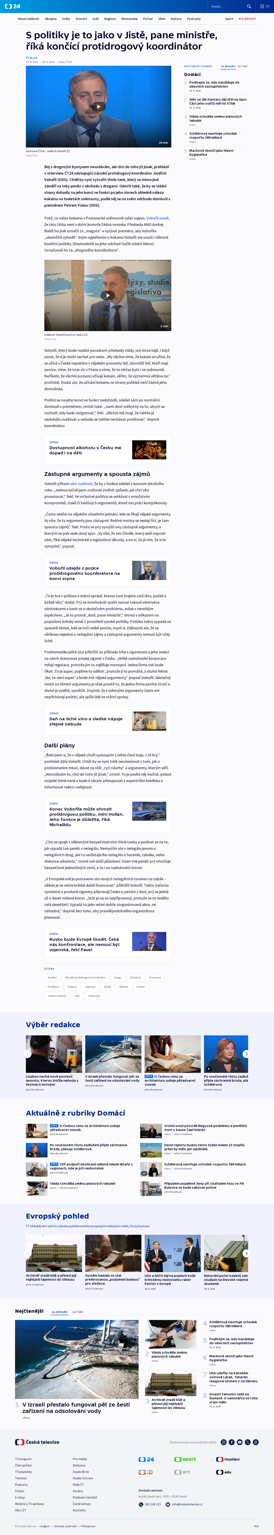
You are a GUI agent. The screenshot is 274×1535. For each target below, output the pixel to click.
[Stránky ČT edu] (223, 1472)
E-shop (20, 1497)
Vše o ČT (20, 1510)
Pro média (80, 1459)
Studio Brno (81, 1472)
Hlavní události (28, 19)
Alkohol (123, 986)
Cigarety (90, 986)
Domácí (81, 19)
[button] (98, 107)
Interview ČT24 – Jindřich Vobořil (46, 151)
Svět (95, 19)
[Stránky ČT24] (146, 1459)
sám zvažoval (81, 483)
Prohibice (53, 986)
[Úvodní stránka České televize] (37, 1442)
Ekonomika (130, 19)
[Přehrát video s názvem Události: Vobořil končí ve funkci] (108, 295)
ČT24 (29, 58)
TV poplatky (23, 1472)
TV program (23, 1459)
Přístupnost (88, 1526)
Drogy (117, 977)
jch (35, 58)
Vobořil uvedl (157, 217)
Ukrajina (51, 19)
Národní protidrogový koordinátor (85, 977)
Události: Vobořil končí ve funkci (64, 335)
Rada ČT (78, 1484)
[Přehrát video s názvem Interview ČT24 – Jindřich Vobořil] (98, 106)
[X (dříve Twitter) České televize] (248, 1442)
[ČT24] (12, 6)
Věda (161, 19)
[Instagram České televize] (223, 1442)
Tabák (107, 986)
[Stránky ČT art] (182, 1472)
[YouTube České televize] (239, 1442)
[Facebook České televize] (231, 1442)
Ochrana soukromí (65, 1526)
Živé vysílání (23, 1465)
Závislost (135, 977)
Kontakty (79, 1510)
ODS (77, 996)
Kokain (141, 986)
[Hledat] (249, 6)
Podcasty (194, 19)
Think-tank (94, 996)
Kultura (176, 19)
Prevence (155, 977)
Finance (72, 986)
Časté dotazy (82, 1504)
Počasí (148, 19)
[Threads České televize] (256, 1442)
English (45, 1526)
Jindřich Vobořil (57, 996)
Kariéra (78, 1491)
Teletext (21, 1478)
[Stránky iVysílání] (228, 1459)
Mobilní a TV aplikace (29, 1504)
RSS (256, 1526)
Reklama (79, 1465)
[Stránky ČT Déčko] (146, 1472)
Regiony (110, 19)
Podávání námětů (85, 1497)
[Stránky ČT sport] (185, 1459)
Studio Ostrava (83, 1478)
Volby (66, 19)
